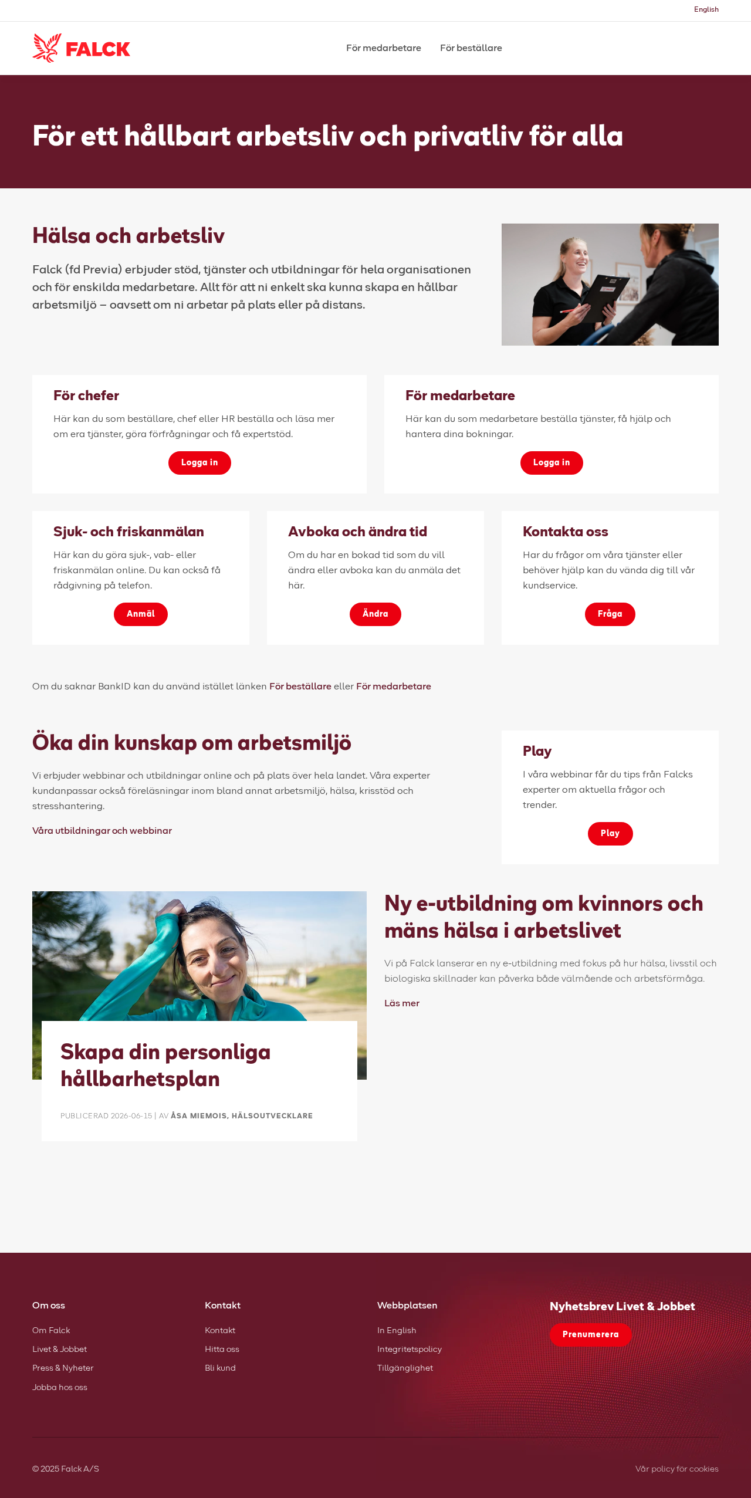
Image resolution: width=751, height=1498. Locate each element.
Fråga (610, 614)
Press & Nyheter (63, 1368)
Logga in (199, 463)
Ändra (375, 614)
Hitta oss (222, 1349)
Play (610, 834)
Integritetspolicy (409, 1349)
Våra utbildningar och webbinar (102, 831)
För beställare (300, 686)
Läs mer (402, 1003)
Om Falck (51, 1331)
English (706, 9)
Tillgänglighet (405, 1368)
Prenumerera (591, 1335)
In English (397, 1331)
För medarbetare (393, 686)
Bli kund (220, 1368)
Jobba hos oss (59, 1388)
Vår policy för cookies (677, 1469)
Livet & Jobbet (59, 1349)
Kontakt (220, 1331)
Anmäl (141, 614)
